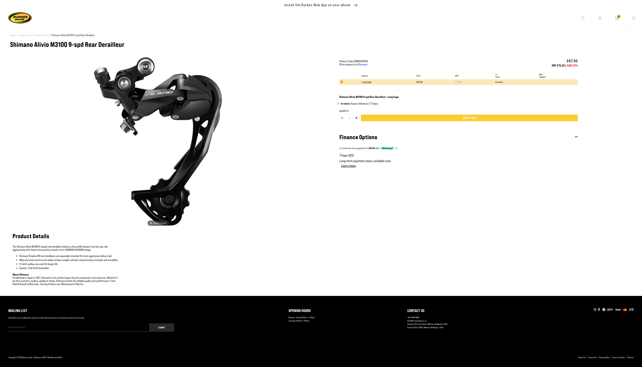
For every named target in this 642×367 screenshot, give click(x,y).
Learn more (348, 166)
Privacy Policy (604, 357)
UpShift (59, 357)
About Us (581, 357)
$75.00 (458, 82)
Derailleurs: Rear (41, 35)
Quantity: (344, 111)
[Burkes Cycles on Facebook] (599, 309)
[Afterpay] (603, 309)
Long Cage (366, 82)
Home (14, 35)
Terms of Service (618, 357)
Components (25, 35)
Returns (630, 357)
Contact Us (592, 357)
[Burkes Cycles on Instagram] (595, 309)
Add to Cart (469, 118)
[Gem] (610, 309)
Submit (161, 327)
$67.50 (419, 82)
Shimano (362, 64)
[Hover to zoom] (158, 141)
